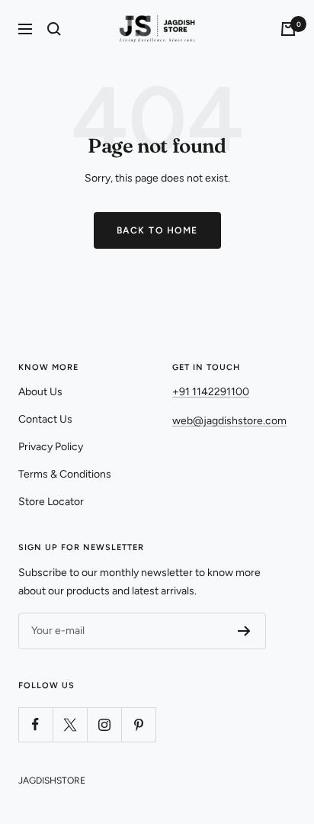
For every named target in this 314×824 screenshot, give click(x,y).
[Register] (244, 631)
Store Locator (51, 501)
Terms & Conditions (64, 474)
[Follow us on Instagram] (104, 724)
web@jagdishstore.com (229, 420)
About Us (40, 391)
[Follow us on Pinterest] (138, 724)
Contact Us (45, 419)
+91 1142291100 (210, 391)
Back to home (157, 230)
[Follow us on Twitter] (70, 724)
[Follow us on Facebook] (35, 724)
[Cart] (288, 29)
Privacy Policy (50, 446)
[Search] (54, 29)
